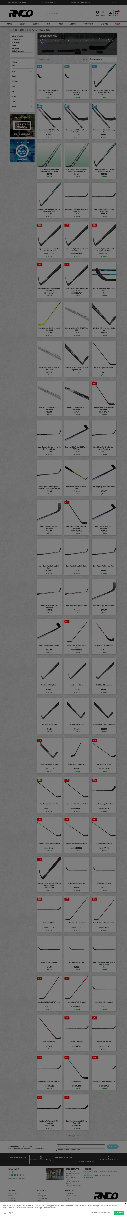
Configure (8, 1213)
